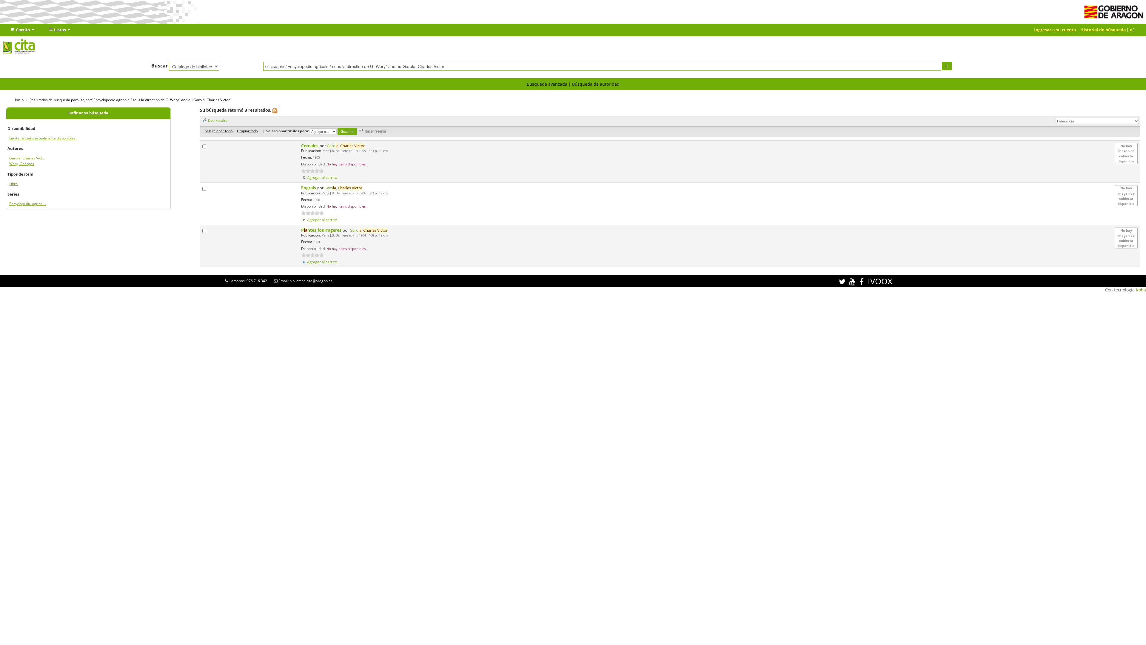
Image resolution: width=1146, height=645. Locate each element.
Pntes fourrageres (322, 230)
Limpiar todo (247, 130)
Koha (1141, 290)
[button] (22, 30)
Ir (946, 66)
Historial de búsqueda (1103, 30)
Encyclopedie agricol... (27, 203)
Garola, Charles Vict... (27, 158)
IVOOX (880, 281)
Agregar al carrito (322, 177)
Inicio (19, 99)
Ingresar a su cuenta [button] (1055, 30)
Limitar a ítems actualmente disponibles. (42, 138)
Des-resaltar (218, 120)
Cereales (310, 145)
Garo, (346, 145)
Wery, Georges (21, 163)
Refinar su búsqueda (88, 113)
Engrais (309, 188)
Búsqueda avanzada (547, 84)
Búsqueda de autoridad (596, 84)
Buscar (159, 66)
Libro (13, 183)
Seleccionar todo (218, 130)
